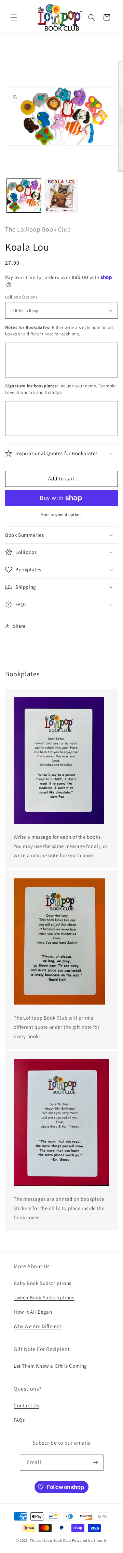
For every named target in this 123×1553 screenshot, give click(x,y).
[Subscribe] (95, 1463)
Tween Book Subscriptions (44, 1297)
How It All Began (33, 1312)
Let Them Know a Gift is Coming (50, 1366)
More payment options (62, 514)
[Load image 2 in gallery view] (61, 196)
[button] (13, 17)
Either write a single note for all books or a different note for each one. (59, 330)
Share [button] (19, 626)
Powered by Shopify (89, 1540)
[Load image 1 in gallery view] (24, 196)
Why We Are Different (38, 1326)
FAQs (19, 1420)
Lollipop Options (21, 297)
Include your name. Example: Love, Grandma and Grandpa (61, 389)
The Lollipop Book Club (50, 1540)
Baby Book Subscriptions (42, 1283)
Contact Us (26, 1405)
